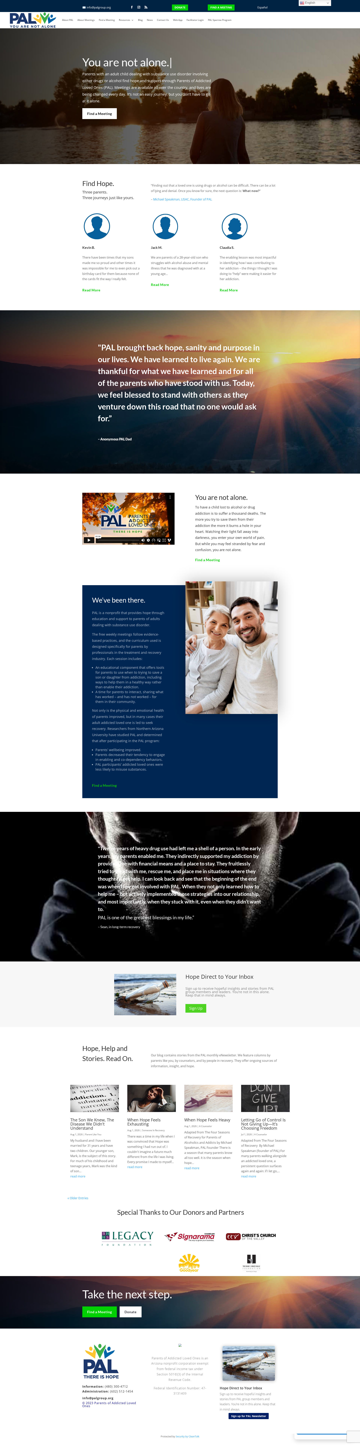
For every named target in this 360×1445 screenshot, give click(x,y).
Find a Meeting (107, 20)
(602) (114, 1391)
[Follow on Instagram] (139, 7)
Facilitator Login (195, 20)
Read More (91, 290)
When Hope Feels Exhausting (143, 1122)
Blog (140, 20)
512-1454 (125, 1391)
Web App (177, 20)
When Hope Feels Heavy (207, 1120)
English (309, 2)
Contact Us (163, 20)
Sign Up (195, 1008)
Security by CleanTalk (187, 1436)
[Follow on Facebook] (131, 7)
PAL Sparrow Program (219, 20)
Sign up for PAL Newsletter (248, 1416)
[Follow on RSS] (146, 7)
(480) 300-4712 (116, 1386)
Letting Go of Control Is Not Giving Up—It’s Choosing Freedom (263, 1124)
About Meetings (86, 20)
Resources (124, 20)
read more (77, 1176)
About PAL (67, 20)
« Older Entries (78, 1198)
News (150, 20)
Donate (180, 7)
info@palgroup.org (99, 7)
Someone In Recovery (153, 1130)
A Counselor (205, 1126)
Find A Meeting (221, 7)
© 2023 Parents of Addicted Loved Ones (109, 1404)
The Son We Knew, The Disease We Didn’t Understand (92, 1124)
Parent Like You (93, 1134)
